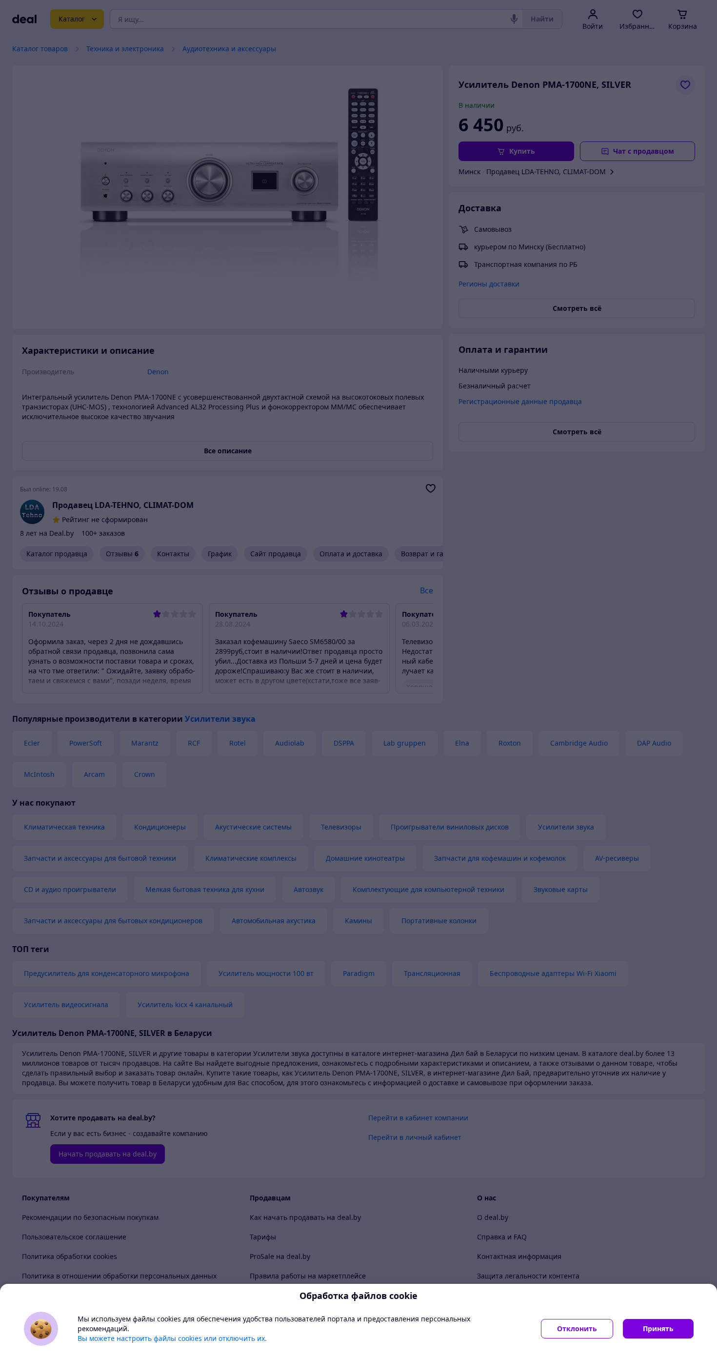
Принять (658, 1328)
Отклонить (577, 1328)
